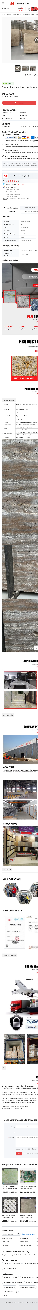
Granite (6, 1264)
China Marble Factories (10, 1278)
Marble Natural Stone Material (13, 1282)
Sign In (5, 199)
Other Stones (16, 1264)
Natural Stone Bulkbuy (10, 1292)
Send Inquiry (19, 103)
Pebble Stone (24, 1242)
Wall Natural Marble (9, 1287)
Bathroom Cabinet (25, 1245)
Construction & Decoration (14, 14)
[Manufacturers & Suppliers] (19, 3)
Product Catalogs (29, 1234)
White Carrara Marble (10, 1268)
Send (18, 1154)
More (3, 1295)
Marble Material (26, 1278)
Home (3, 14)
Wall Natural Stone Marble (27, 1287)
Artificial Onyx (6, 1245)
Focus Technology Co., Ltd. (25, 1302)
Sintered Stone (6, 1238)
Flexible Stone (6, 1242)
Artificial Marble (24, 1238)
